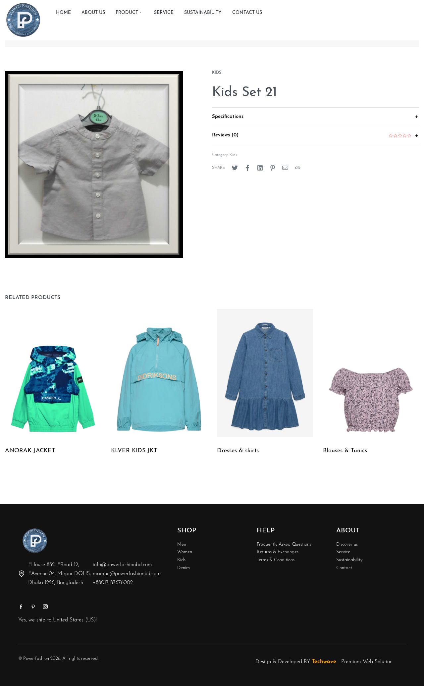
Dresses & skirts (238, 451)
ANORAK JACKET (30, 451)
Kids (216, 73)
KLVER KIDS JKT (134, 451)
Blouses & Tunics (345, 451)
